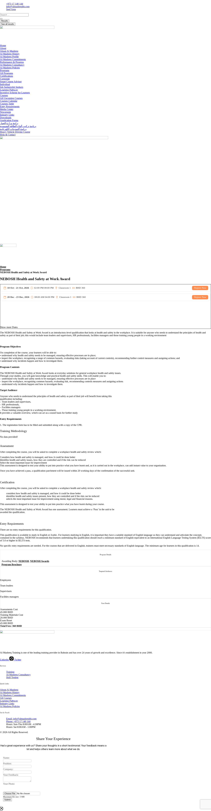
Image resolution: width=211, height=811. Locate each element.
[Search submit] (1, 18)
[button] (105, 327)
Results (4, 21)
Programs (5, 269)
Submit (7, 800)
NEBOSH (24, 561)
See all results (7, 24)
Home (3, 267)
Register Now (200, 288)
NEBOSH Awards (39, 561)
